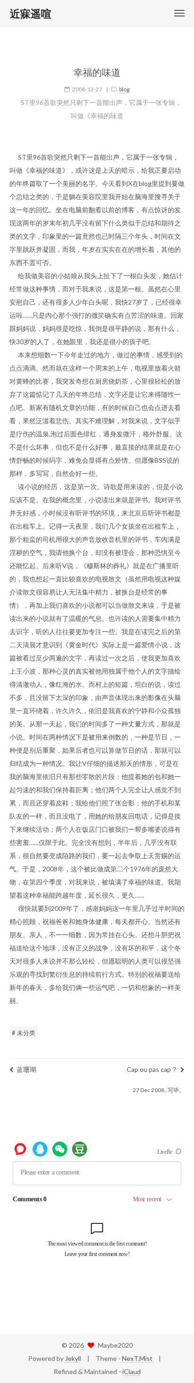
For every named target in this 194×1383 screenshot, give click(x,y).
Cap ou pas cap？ (152, 1069)
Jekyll (73, 1358)
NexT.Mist (138, 1358)
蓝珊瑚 (26, 1069)
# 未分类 (23, 1033)
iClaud (131, 1371)
